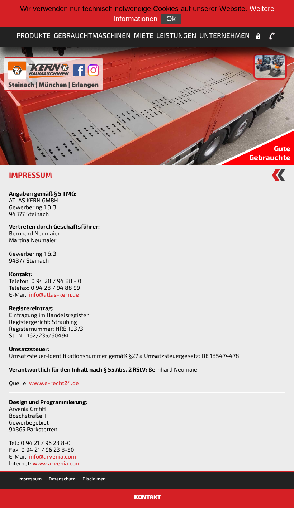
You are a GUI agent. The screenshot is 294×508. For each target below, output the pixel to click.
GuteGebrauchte (269, 153)
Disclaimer (93, 478)
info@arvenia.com (52, 456)
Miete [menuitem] (143, 35)
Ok (171, 19)
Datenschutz (62, 478)
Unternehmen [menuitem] (224, 35)
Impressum (30, 478)
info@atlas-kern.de (54, 294)
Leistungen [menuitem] (176, 35)
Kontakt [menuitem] (272, 36)
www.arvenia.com (57, 463)
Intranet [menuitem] (258, 36)
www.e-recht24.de (54, 382)
